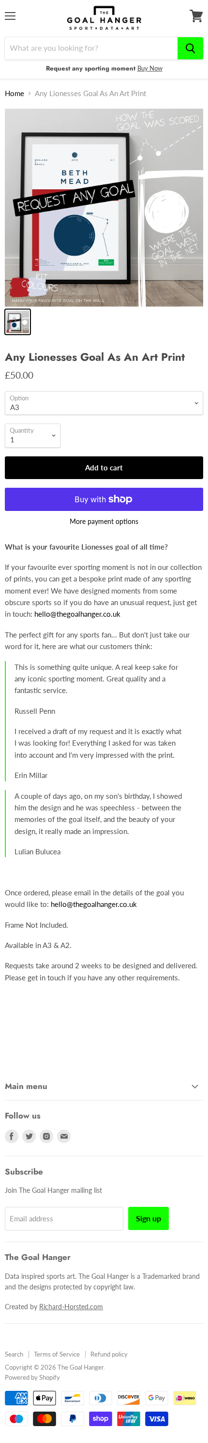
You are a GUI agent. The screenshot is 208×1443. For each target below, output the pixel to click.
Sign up (148, 1218)
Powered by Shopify (32, 1377)
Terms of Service (57, 1354)
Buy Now (150, 68)
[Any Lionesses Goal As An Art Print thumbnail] (17, 322)
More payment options (104, 521)
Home (14, 93)
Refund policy (109, 1354)
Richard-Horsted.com (71, 1306)
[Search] (190, 48)
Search (14, 1354)
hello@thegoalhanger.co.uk (77, 613)
